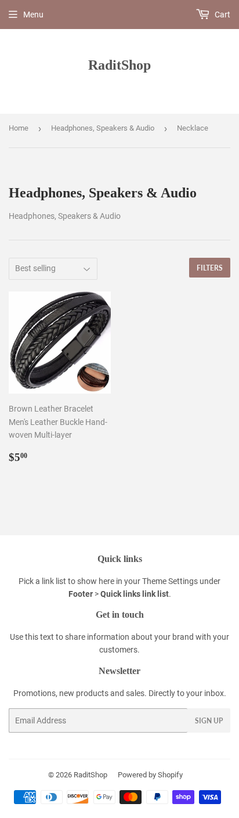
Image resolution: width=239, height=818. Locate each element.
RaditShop (119, 65)
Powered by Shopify (150, 774)
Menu (33, 14)
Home (18, 128)
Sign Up (209, 720)
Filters (210, 268)
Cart (221, 14)
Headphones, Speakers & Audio (102, 128)
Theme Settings (170, 581)
